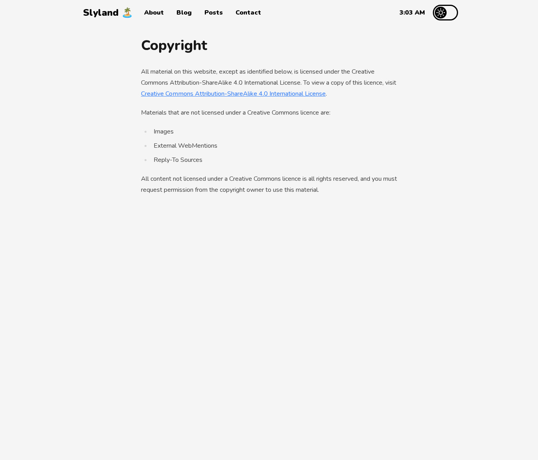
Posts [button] (213, 12)
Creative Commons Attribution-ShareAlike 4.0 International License (233, 93)
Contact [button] (248, 12)
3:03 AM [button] (412, 12)
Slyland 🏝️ (108, 12)
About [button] (154, 12)
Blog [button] (184, 12)
